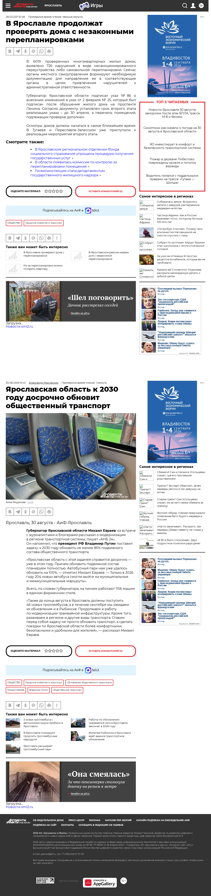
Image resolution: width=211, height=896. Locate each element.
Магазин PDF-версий (118, 820)
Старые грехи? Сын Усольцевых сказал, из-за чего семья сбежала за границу (180, 502)
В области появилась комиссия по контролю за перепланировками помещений (73, 164)
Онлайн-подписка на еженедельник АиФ (163, 820)
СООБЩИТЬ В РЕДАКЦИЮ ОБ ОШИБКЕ (101, 825)
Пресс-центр (76, 820)
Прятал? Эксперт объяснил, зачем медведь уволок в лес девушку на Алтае (179, 489)
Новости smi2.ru (19, 326)
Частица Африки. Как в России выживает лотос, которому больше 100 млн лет (179, 218)
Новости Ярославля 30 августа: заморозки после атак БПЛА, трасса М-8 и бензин (172, 113)
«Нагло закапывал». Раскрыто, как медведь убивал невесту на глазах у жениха (180, 530)
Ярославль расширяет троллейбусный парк (38, 747)
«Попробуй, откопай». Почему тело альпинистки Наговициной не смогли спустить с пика (180, 232)
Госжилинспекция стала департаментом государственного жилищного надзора (67, 173)
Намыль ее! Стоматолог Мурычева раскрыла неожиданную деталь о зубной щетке (179, 273)
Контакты (67, 825)
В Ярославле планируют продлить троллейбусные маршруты (40, 736)
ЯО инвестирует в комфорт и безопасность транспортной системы (172, 146)
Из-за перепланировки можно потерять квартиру (43, 267)
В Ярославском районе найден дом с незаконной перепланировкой (109, 256)
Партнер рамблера (68, 881)
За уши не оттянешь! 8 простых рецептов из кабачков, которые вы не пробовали (181, 259)
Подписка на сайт (44, 825)
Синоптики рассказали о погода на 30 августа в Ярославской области (172, 129)
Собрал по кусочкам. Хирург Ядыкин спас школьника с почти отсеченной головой (181, 246)
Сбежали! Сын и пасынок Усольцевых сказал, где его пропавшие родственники (181, 475)
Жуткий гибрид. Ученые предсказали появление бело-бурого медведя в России (181, 516)
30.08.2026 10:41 (16, 382)
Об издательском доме (48, 820)
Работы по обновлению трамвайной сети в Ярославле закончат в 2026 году (108, 723)
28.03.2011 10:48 (15, 16)
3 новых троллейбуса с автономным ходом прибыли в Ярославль (43, 723)
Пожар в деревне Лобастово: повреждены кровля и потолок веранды (172, 163)
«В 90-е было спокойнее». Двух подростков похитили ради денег (178, 542)
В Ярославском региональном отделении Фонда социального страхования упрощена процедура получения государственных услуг (82, 153)
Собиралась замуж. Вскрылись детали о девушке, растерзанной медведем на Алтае (178, 205)
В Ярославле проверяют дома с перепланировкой (43, 254)
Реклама (94, 820)
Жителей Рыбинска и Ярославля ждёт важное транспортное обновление (110, 736)
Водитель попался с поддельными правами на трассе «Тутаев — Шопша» (172, 179)
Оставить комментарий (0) (106, 191)
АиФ (30, 502)
